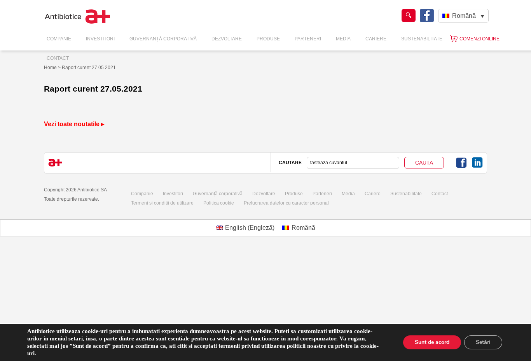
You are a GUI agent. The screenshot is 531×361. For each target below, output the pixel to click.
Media (343, 39)
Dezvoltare (226, 39)
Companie (59, 39)
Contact (58, 58)
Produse (268, 39)
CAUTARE (290, 162)
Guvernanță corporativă (218, 193)
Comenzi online (479, 39)
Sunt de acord (432, 342)
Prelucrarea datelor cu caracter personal (286, 203)
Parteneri (308, 39)
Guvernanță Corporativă (163, 39)
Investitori (100, 39)
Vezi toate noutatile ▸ (74, 124)
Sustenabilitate (421, 39)
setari (75, 338)
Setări (483, 342)
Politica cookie (218, 203)
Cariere (375, 39)
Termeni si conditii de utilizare (162, 203)
